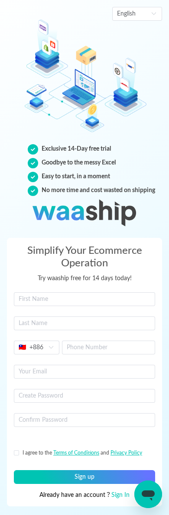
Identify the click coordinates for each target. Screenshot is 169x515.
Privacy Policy (126, 452)
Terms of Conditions (76, 452)
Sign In (120, 495)
